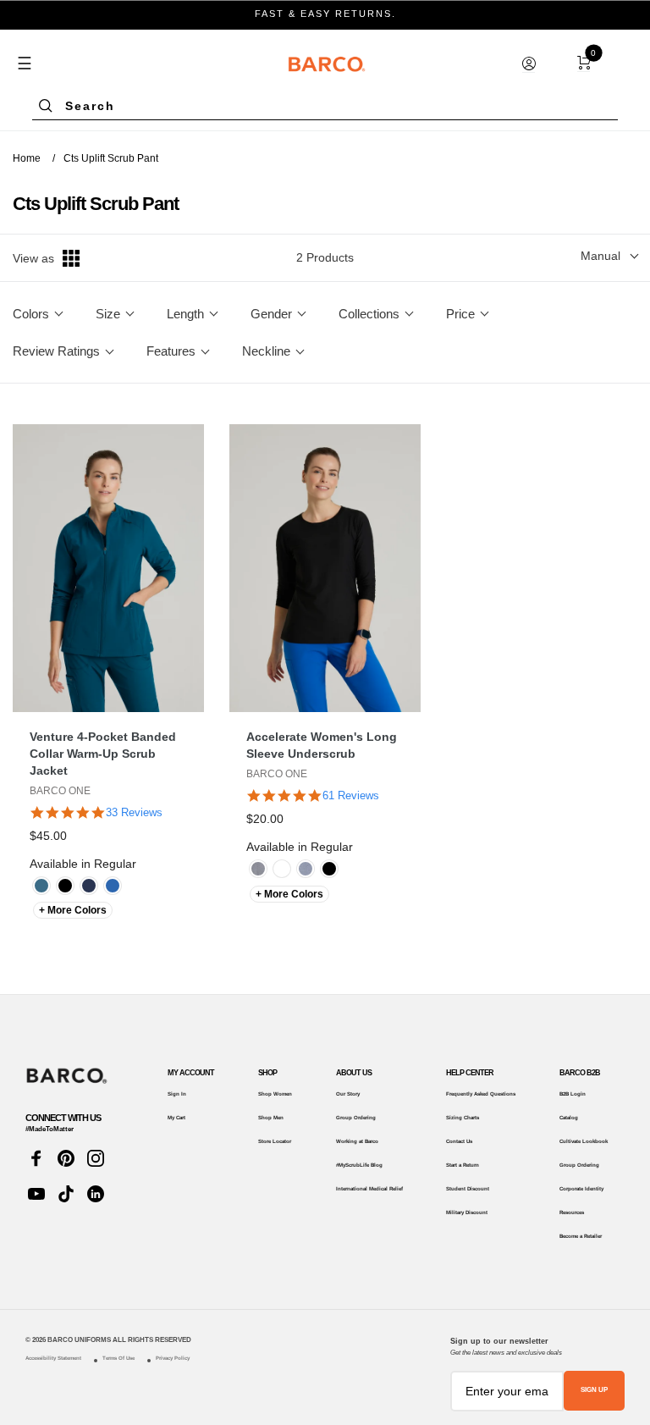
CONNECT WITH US (63, 1118)
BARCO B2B (579, 1073)
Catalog (568, 1117)
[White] (281, 868)
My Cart (176, 1117)
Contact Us (459, 1141)
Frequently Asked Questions (480, 1093)
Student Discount (467, 1188)
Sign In (177, 1093)
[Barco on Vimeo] (95, 1194)
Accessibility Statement (53, 1358)
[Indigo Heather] (305, 868)
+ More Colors (73, 910)
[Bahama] (41, 885)
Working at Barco (357, 1141)
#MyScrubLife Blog (359, 1165)
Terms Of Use (118, 1358)
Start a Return (462, 1165)
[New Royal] (112, 885)
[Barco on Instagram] (95, 1158)
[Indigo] (88, 885)
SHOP (267, 1073)
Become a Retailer (580, 1236)
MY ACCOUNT (191, 1073)
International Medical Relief (369, 1188)
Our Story (348, 1093)
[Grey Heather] (258, 868)
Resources (571, 1212)
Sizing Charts (462, 1117)
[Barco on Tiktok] (65, 1194)
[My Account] (528, 63)
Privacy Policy (173, 1358)
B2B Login (572, 1093)
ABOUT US (354, 1073)
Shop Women (275, 1093)
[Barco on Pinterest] (65, 1158)
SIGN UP (594, 1390)
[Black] (65, 885)
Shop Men (271, 1117)
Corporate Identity (581, 1188)
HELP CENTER (469, 1073)
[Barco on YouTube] (36, 1194)
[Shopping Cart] (583, 63)
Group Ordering (356, 1117)
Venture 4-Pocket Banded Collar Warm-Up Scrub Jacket (103, 753)
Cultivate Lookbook (583, 1141)
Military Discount (467, 1212)
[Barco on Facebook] (36, 1158)
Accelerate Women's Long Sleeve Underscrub (321, 745)
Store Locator (274, 1141)
